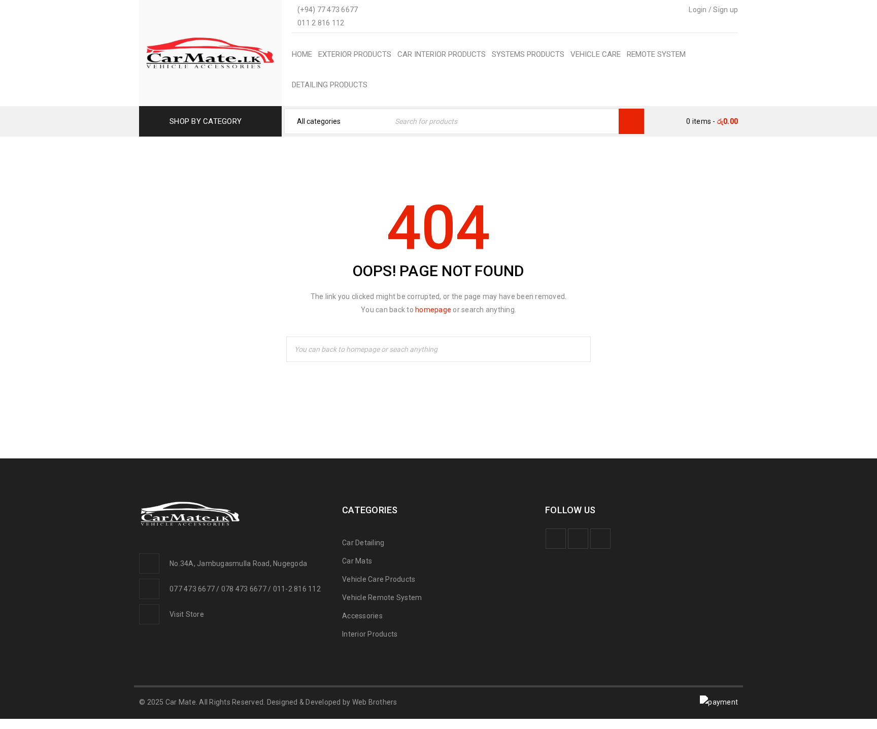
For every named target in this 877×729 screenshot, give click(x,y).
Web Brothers (374, 702)
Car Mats (357, 561)
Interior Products (369, 634)
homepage (433, 310)
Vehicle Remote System (382, 597)
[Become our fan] (556, 538)
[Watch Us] (578, 538)
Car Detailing (363, 543)
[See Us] (600, 538)
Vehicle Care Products (378, 579)
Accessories (362, 616)
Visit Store (187, 614)
